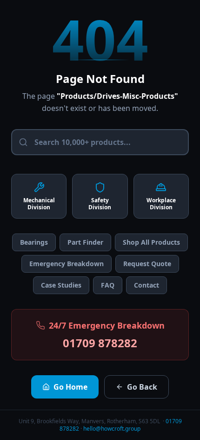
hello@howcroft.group (111, 429)
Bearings (34, 242)
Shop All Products (151, 242)
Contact (146, 285)
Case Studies (61, 285)
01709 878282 (100, 343)
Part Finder (85, 242)
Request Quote (147, 263)
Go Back (142, 387)
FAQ (107, 285)
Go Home (70, 387)
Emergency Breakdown (66, 263)
